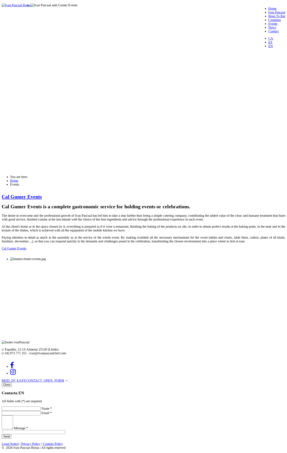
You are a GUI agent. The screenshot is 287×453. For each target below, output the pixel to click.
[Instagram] (13, 373)
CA (270, 38)
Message (21, 428)
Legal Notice (10, 444)
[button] (33, 380)
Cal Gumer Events (22, 196)
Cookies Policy (53, 444)
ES (270, 42)
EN (270, 46)
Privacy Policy (31, 444)
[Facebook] (12, 366)
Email (46, 413)
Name (46, 408)
